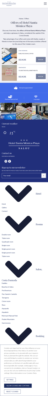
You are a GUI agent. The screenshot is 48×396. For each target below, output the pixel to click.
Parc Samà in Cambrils (9, 294)
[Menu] (44, 4)
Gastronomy (6, 323)
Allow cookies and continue (17, 386)
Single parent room (8, 249)
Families (4, 283)
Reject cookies (12, 391)
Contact (5, 211)
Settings (9, 380)
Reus (3, 305)
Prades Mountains (8, 319)
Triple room (6, 238)
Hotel (38, 193)
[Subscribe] (43, 175)
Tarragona (5, 298)
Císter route (6, 301)
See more (22, 60)
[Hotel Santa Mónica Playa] (9, 5)
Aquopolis (5, 308)
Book (40, 60)
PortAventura (6, 290)
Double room (6, 235)
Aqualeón (5, 312)
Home (21, 18)
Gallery (4, 207)
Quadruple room (7, 242)
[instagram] (5, 161)
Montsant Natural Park (10, 316)
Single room (6, 245)
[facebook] (9, 161)
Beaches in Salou (8, 287)
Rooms (39, 224)
